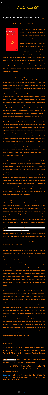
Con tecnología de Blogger (25, 392)
